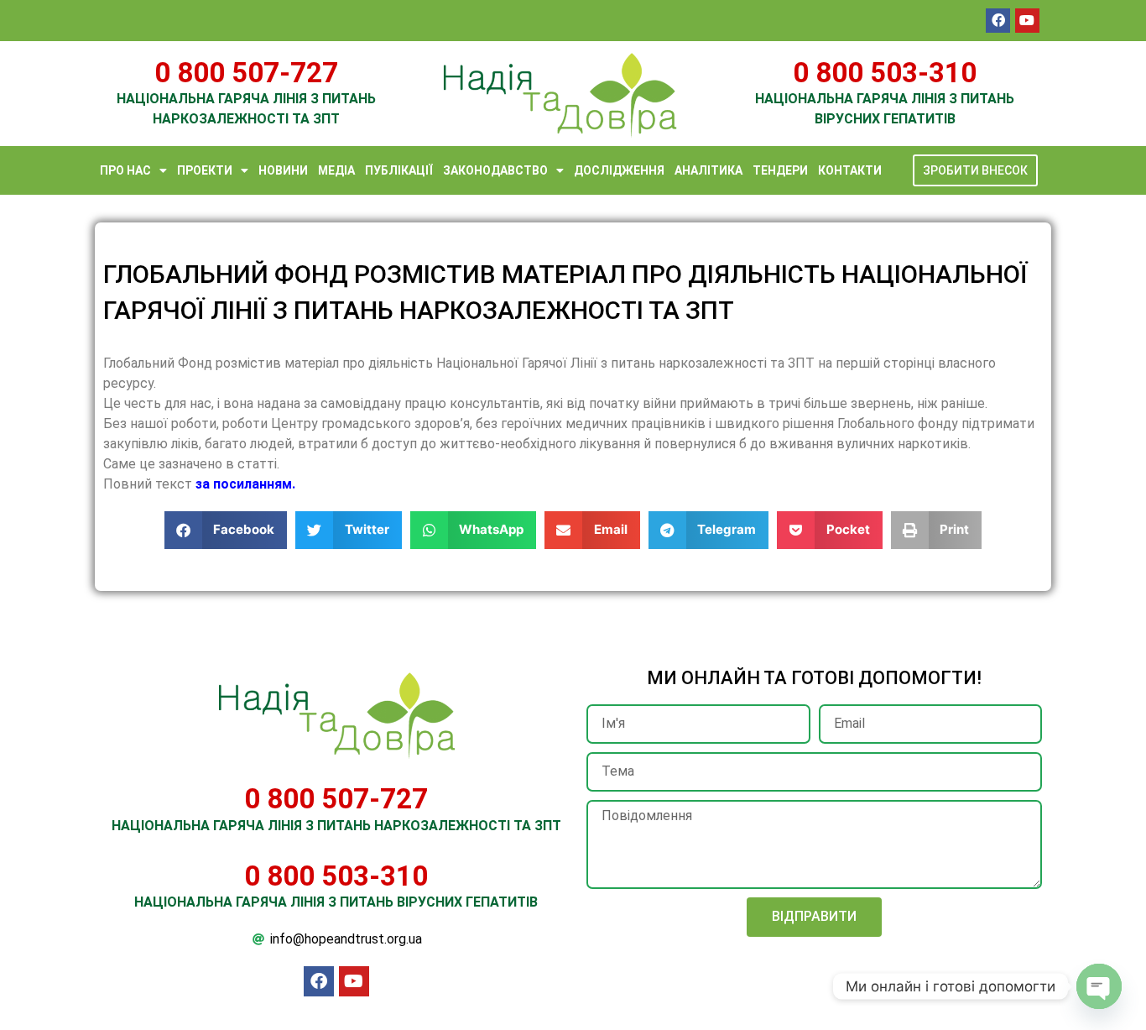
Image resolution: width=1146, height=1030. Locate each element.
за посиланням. (243, 484)
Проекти (204, 170)
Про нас (125, 170)
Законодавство (495, 170)
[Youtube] (1027, 20)
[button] (226, 530)
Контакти (850, 170)
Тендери (780, 170)
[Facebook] (998, 20)
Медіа (336, 170)
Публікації (399, 170)
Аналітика (708, 170)
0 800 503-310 (885, 72)
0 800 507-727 (246, 72)
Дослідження (619, 170)
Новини (283, 170)
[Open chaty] (1099, 986)
